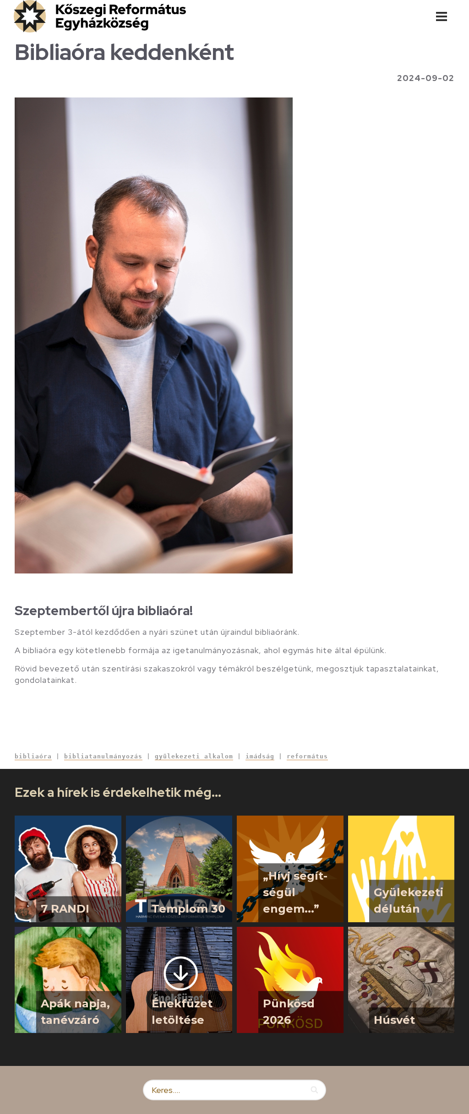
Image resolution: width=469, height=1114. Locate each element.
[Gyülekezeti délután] (401, 869)
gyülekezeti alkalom (194, 756)
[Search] (315, 1090)
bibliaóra (33, 756)
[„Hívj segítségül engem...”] (290, 869)
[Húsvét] (401, 980)
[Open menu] (441, 16)
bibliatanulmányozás (103, 756)
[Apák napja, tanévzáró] (68, 980)
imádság (259, 756)
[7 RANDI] (68, 869)
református (307, 756)
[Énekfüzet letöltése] (179, 980)
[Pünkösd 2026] (290, 980)
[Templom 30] (179, 869)
